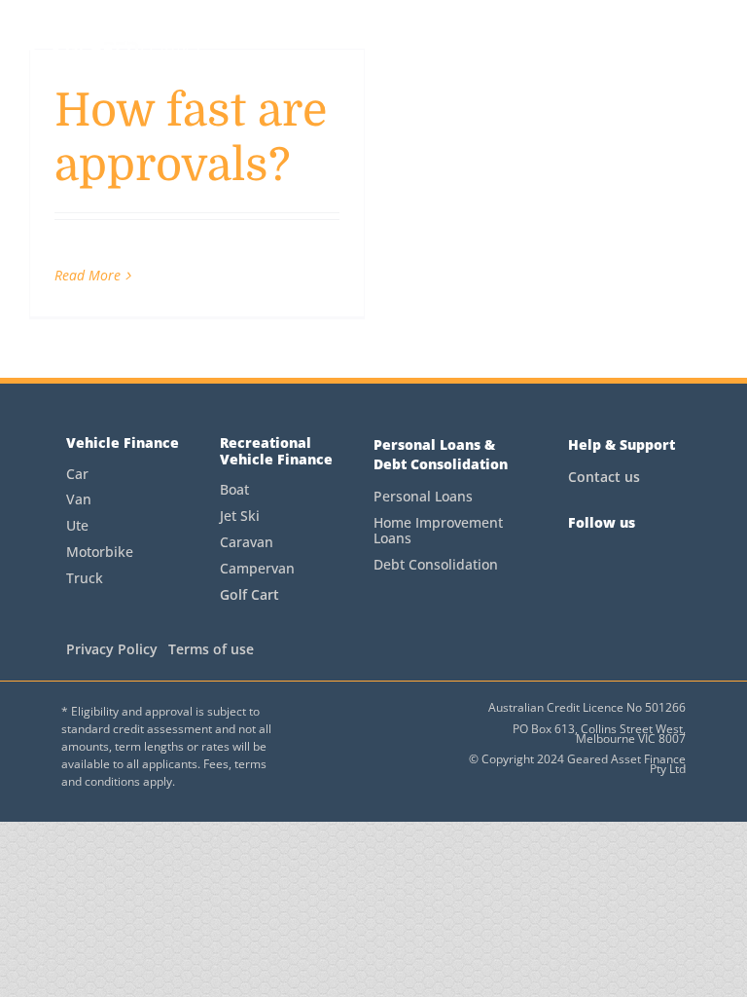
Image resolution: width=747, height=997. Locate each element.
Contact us (604, 476)
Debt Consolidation (436, 564)
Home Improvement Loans (438, 530)
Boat (234, 489)
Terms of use (211, 649)
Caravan (246, 542)
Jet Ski (240, 515)
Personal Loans (423, 496)
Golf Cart (249, 594)
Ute (77, 525)
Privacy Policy (112, 649)
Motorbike (99, 551)
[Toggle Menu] (707, 48)
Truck (84, 578)
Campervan (257, 568)
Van (78, 499)
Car (77, 473)
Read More (87, 275)
